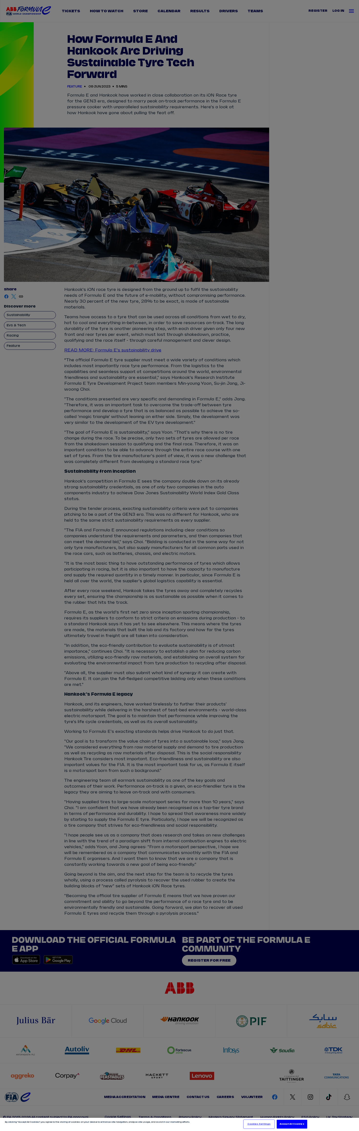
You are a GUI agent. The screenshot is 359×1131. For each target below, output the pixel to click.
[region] (179, 1124)
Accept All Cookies (292, 1124)
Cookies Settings (259, 1124)
